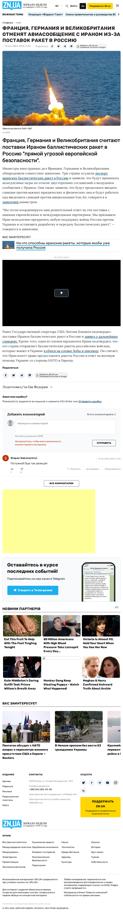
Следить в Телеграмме (35, 590)
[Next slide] (118, 14)
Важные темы (12, 14)
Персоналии (39, 865)
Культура (67, 862)
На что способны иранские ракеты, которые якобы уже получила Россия (63, 245)
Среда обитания (70, 852)
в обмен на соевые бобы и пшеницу (71, 351)
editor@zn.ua (35, 802)
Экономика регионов (13, 867)
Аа (83, 6)
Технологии (68, 847)
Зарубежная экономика (45, 847)
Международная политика (16, 847)
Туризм (95, 857)
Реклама (7, 791)
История (95, 847)
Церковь (66, 857)
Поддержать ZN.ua (100, 6)
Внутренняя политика (14, 842)
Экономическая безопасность (40, 859)
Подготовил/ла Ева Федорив (25, 387)
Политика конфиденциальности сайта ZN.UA (26, 904)
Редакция (7, 786)
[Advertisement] (48, 521)
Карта (5, 805)
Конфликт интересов (43, 852)
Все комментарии (61, 483)
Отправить (104, 443)
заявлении (10, 202)
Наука (65, 842)
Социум (95, 842)
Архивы (6, 781)
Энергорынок (9, 857)
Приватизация (10, 862)
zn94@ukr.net (69, 794)
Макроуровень (10, 852)
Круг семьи (97, 852)
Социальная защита (43, 842)
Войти (73, 6)
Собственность (99, 862)
